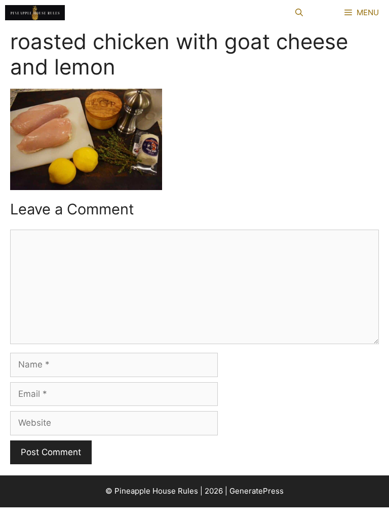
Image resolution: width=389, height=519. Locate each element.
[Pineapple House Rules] (35, 12)
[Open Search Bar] (299, 12)
